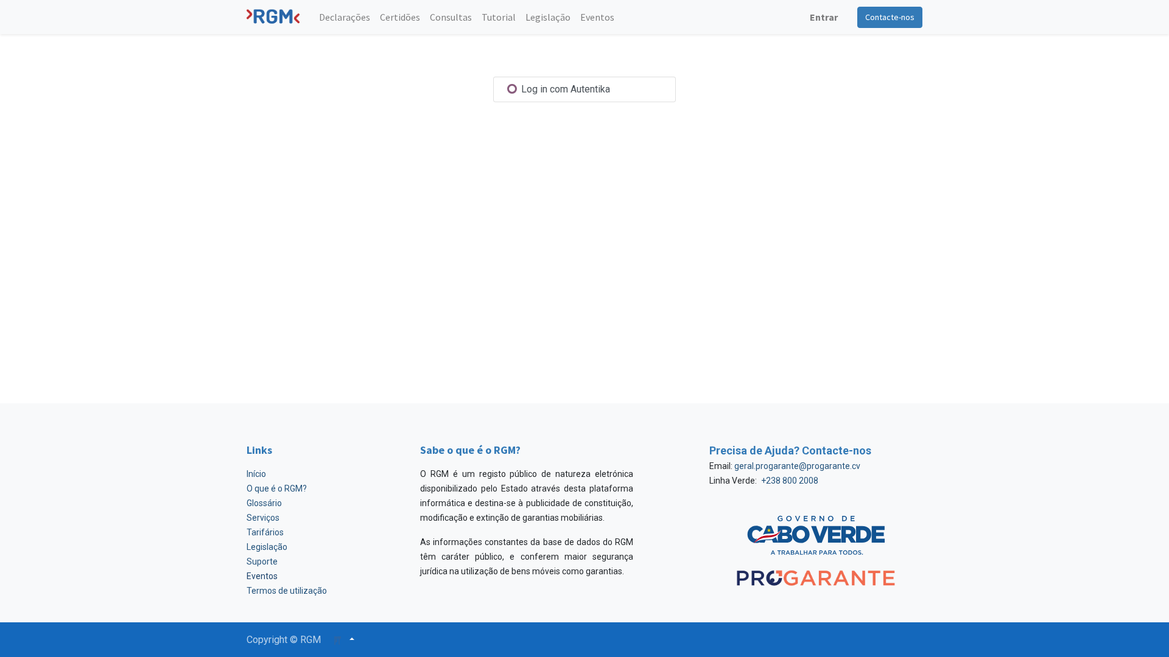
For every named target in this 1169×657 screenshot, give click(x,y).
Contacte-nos (889, 17)
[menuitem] (344, 17)
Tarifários (265, 532)
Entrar (824, 17)
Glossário (264, 503)
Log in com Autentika (564, 89)
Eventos (262, 576)
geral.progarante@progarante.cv (797, 466)
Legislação (267, 547)
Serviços (263, 518)
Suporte (262, 561)
